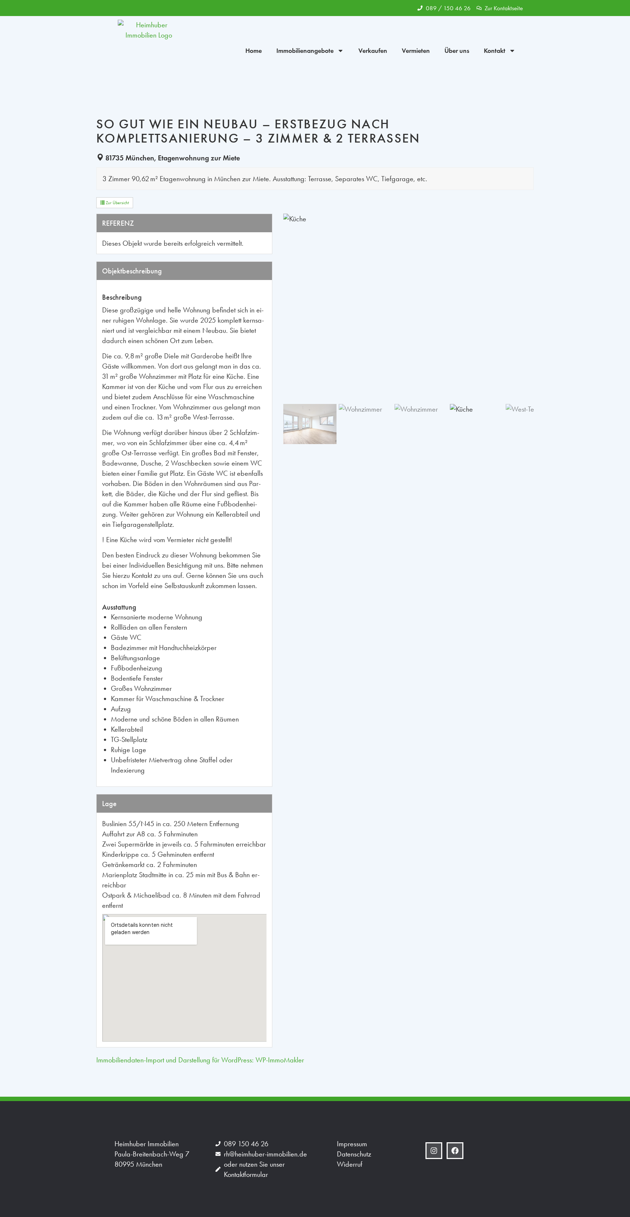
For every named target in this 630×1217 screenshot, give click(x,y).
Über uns (456, 51)
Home (253, 51)
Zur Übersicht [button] (117, 202)
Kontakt (494, 51)
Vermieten (416, 51)
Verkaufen (372, 51)
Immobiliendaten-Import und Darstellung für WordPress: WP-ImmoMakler (200, 1059)
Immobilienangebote (305, 51)
